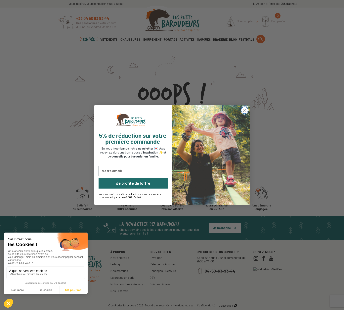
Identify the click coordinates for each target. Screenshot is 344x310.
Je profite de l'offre (133, 183)
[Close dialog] (244, 110)
